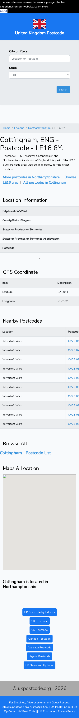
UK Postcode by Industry (39, 612)
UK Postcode (39, 621)
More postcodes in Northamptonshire (31, 177)
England (19, 128)
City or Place (18, 51)
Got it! (3, 11)
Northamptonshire (39, 128)
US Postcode (39, 630)
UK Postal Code (61, 707)
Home (6, 128)
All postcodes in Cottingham (44, 182)
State (13, 68)
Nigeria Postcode (39, 656)
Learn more (42, 6)
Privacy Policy (66, 711)
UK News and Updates (39, 665)
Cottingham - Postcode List (25, 453)
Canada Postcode (39, 639)
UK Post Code (26, 711)
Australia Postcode (39, 647)
